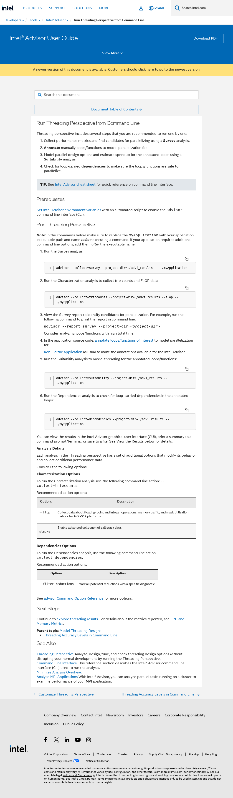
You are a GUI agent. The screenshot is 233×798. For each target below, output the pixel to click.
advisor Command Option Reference (74, 598)
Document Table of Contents (114, 109)
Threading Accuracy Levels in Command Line (80, 635)
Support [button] (57, 8)
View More (110, 53)
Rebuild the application (63, 352)
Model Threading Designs (80, 630)
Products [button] (32, 8)
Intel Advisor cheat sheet (75, 184)
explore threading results (77, 619)
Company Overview (60, 715)
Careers (154, 715)
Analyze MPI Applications (57, 677)
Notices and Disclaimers (77, 775)
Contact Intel (91, 715)
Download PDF (206, 38)
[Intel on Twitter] (56, 740)
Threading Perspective (56, 654)
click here (146, 69)
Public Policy (73, 724)
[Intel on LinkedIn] (67, 740)
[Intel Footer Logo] (19, 748)
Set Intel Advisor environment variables (69, 210)
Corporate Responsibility (185, 715)
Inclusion (51, 724)
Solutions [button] (82, 8)
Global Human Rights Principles (98, 778)
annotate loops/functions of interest (124, 340)
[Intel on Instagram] (88, 740)
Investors (135, 715)
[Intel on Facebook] (45, 740)
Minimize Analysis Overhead (59, 672)
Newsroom (115, 715)
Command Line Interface (57, 663)
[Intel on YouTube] (78, 740)
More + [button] (105, 8)
